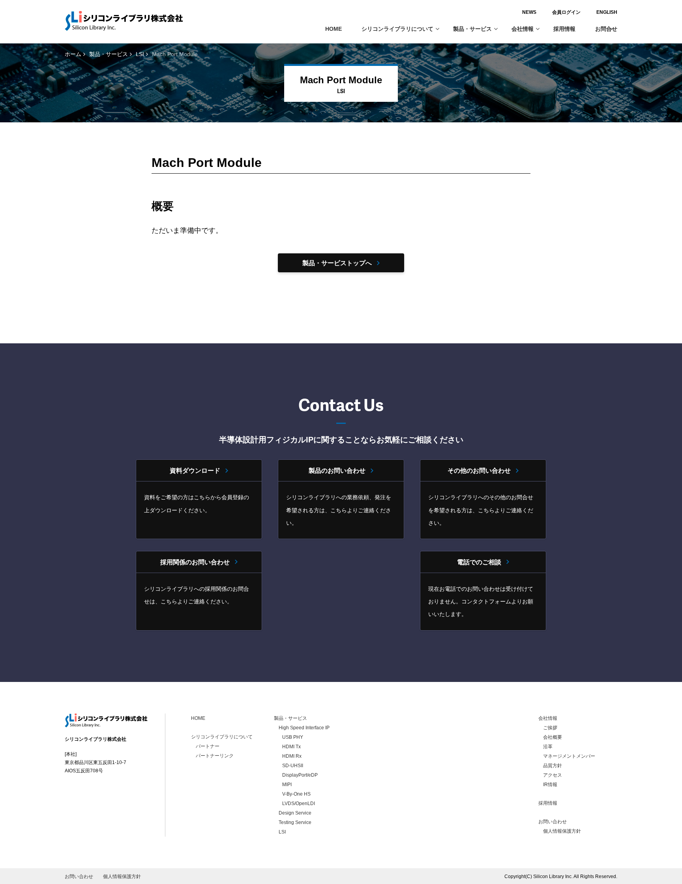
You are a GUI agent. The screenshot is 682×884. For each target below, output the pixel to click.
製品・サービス (472, 29)
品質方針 (552, 765)
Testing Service (295, 822)
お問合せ (606, 29)
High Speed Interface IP (304, 727)
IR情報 (550, 784)
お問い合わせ (552, 821)
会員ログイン (566, 12)
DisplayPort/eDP (300, 775)
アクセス (552, 775)
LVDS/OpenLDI (298, 803)
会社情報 (523, 29)
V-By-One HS (296, 794)
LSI (140, 54)
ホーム (73, 54)
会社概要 (552, 737)
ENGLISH (606, 12)
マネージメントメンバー (569, 756)
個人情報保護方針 (562, 831)
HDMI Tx (291, 746)
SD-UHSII (292, 765)
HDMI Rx (292, 756)
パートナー (207, 746)
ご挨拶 (550, 727)
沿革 (548, 746)
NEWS (529, 12)
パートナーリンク (215, 756)
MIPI (287, 784)
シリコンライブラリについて (397, 29)
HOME (333, 29)
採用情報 (564, 29)
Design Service (295, 813)
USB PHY (292, 737)
